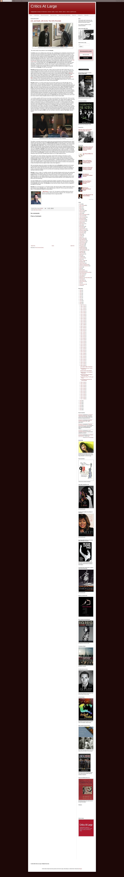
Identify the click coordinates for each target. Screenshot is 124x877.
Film (80, 204)
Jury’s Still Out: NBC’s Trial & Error (86, 366)
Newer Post (33, 245)
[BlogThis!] (49, 208)
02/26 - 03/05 (83, 386)
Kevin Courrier (82, 210)
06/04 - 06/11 (83, 350)
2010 (81, 409)
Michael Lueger (82, 238)
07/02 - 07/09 (83, 344)
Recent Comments (45, 15)
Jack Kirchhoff (81, 257)
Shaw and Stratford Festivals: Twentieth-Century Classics (87, 161)
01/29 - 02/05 (83, 392)
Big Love (71, 73)
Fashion (80, 267)
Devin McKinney (82, 239)
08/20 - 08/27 (83, 333)
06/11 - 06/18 (83, 348)
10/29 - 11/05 (83, 318)
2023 (81, 294)
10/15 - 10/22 (83, 321)
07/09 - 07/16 (83, 342)
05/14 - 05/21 (83, 354)
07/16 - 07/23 (83, 341)
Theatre (80, 209)
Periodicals (81, 261)
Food (80, 268)
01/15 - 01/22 (83, 395)
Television (39, 209)
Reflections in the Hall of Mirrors (85, 277)
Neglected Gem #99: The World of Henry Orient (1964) (86, 375)
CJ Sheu (80, 235)
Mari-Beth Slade (82, 247)
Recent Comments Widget (89, 437)
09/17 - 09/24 (83, 327)
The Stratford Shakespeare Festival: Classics (88, 175)
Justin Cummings (82, 217)
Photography (81, 246)
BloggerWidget (91, 199)
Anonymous (80, 414)
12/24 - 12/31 (83, 306)
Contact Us (80, 15)
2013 (81, 405)
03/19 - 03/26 (83, 382)
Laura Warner (81, 244)
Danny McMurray (82, 242)
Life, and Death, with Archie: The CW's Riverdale (46, 21)
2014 (81, 403)
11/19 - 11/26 (83, 314)
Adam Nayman (82, 280)
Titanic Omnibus (82, 273)
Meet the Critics (53, 15)
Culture (80, 213)
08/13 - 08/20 (83, 335)
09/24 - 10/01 (83, 326)
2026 (81, 290)
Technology (81, 278)
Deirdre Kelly (81, 218)
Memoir (80, 259)
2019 (81, 300)
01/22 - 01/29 (83, 394)
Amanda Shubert (82, 248)
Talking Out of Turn (82, 240)
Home (31, 15)
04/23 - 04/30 (83, 359)
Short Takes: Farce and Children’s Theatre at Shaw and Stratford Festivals (88, 148)
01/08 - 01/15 (83, 397)
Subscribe (86, 15)
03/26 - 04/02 (83, 365)
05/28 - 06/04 (83, 351)
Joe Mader (81, 256)
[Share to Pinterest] (53, 208)
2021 (81, 297)
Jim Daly (80, 285)
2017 (81, 303)
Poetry (80, 255)
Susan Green (81, 231)
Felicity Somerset (82, 281)
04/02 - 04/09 (83, 363)
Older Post (72, 245)
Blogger (80, 868)
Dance (80, 225)
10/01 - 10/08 (83, 324)
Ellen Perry (81, 269)
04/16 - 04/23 (83, 360)
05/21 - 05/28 (83, 353)
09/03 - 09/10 (83, 330)
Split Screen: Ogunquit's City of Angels (87, 189)
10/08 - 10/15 (83, 323)
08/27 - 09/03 (83, 332)
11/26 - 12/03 (83, 312)
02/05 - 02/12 (83, 391)
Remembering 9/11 (82, 271)
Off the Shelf (81, 252)
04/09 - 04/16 (83, 362)
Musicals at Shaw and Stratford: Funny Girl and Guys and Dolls (87, 168)
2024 (81, 293)
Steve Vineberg (82, 205)
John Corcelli (81, 215)
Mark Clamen (45, 191)
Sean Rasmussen (82, 284)
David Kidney (81, 232)
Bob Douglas (81, 226)
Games (80, 236)
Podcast (80, 234)
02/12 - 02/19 (83, 389)
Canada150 (81, 251)
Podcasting (81, 276)
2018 (81, 302)
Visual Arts (81, 227)
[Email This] (48, 208)
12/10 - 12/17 (83, 309)
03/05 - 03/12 (83, 385)
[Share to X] (50, 208)
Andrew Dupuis (82, 263)
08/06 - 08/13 (83, 336)
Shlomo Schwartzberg (83, 214)
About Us (74, 15)
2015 (81, 402)
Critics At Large (44, 6)
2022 (81, 296)
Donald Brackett (82, 219)
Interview (81, 222)
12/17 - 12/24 (83, 308)
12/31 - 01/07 (83, 305)
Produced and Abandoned (84, 265)
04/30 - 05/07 (83, 357)
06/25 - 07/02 (83, 345)
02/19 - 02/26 (83, 388)
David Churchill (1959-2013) (64, 15)
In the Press (36, 15)
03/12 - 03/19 (83, 383)
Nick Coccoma (82, 243)
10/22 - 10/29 (83, 320)
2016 (81, 400)
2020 (81, 299)
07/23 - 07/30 (83, 339)
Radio (80, 282)
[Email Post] (45, 208)
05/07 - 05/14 (83, 356)
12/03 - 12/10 (83, 311)
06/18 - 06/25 (83, 347)
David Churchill (82, 221)
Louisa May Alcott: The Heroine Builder (88, 195)
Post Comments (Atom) (39, 247)
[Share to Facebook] (51, 208)
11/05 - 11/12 (83, 317)
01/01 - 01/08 (83, 398)
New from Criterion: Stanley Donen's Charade (87, 182)
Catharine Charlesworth (83, 264)
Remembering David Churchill (84, 272)
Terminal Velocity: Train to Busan (86, 370)
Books (80, 206)
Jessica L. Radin (82, 260)
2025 (81, 291)
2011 (81, 408)
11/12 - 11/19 (83, 315)
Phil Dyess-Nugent (82, 230)
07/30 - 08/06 (83, 338)
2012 (81, 406)
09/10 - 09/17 (83, 329)
